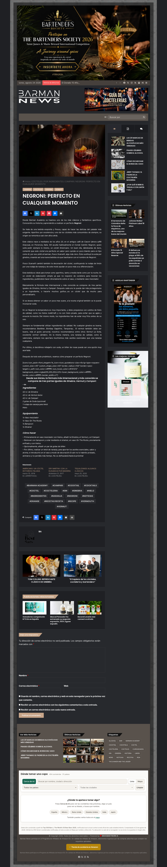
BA (40, 531)
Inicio (27, 181)
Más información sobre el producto (128, 401)
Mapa (140, 781)
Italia (104, 812)
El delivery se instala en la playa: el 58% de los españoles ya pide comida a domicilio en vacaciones (136, 258)
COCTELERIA (51, 490)
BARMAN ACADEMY (38, 485)
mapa (97, 817)
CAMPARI (69, 181)
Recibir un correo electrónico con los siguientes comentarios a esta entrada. (59, 705)
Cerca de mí (29, 781)
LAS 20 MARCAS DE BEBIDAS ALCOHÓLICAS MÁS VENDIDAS (135, 142)
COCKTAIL (74, 485)
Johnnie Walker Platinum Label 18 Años (136, 223)
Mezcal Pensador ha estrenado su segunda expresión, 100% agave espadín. (60, 620)
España (54, 812)
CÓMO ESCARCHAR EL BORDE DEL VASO (135, 162)
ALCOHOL (112, 741)
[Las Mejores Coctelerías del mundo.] (69, 742)
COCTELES (125, 749)
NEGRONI (72, 496)
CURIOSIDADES (138, 749)
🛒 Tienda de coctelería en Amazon (83, 847)
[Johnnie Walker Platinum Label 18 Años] (136, 213)
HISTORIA (128, 753)
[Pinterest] (43, 213)
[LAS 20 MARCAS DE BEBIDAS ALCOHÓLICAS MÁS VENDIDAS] (118, 141)
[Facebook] (25, 213)
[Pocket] (49, 213)
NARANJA (57, 496)
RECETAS (130, 757)
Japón (113, 812)
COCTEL (35, 490)
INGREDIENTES (39, 496)
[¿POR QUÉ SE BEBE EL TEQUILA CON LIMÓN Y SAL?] (118, 187)
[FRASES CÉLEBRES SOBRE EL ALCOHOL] (118, 153)
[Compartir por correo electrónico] (61, 213)
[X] (31, 213)
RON (138, 757)
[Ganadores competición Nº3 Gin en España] (34, 608)
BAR (120, 741)
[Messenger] (55, 213)
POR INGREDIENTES (54, 181)
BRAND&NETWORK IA (110, 836)
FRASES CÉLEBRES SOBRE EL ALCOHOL (135, 151)
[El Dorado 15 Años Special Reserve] (119, 243)
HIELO (91, 490)
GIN (65, 490)
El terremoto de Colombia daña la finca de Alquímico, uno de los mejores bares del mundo (118, 227)
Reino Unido (76, 812)
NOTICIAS (88, 496)
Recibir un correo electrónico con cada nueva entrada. (48, 709)
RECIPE (72, 501)
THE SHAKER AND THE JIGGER (119, 762)
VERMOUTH (88, 501)
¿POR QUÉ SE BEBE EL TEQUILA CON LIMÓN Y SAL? (135, 187)
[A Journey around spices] (83, 43)
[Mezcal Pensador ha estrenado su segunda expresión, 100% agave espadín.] (62, 608)
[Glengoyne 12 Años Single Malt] (69, 759)
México (64, 812)
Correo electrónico (29, 686)
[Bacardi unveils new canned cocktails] (89, 608)
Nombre (23, 675)
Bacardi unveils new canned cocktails (86, 618)
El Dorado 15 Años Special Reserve (78, 83)
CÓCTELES (37, 181)
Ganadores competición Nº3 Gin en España (34, 618)
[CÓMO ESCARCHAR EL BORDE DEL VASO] (118, 164)
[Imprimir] (72, 517)
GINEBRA (48, 189)
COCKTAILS (91, 485)
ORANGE (35, 501)
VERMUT (59, 189)
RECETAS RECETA (54, 501)
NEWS (111, 757)
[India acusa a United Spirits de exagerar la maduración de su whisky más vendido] (97, 750)
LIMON (137, 753)
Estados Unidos (92, 812)
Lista (132, 781)
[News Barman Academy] (39, 96)
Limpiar (140, 787)
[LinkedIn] (37, 213)
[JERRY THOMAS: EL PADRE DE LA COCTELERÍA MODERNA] (118, 175)
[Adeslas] (127, 314)
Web (66, 686)
